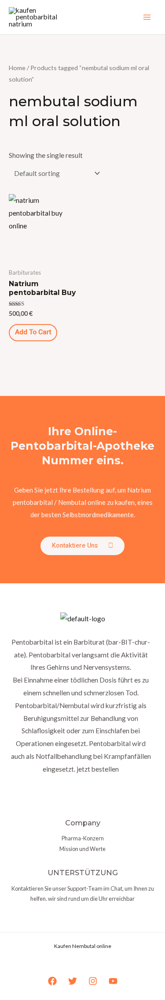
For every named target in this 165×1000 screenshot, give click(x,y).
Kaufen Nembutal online (82, 946)
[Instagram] (92, 981)
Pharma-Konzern (83, 838)
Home (17, 67)
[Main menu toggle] (147, 17)
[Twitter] (72, 981)
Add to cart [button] (33, 332)
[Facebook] (52, 981)
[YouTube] (113, 981)
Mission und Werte (82, 848)
